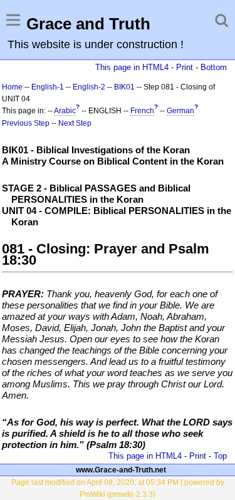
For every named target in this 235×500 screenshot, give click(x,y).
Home (12, 87)
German (180, 110)
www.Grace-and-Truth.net (121, 470)
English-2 (89, 87)
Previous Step (26, 123)
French (142, 110)
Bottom (214, 67)
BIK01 (124, 87)
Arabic (65, 110)
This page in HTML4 (132, 67)
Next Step (74, 123)
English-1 (47, 87)
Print (184, 67)
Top (220, 456)
